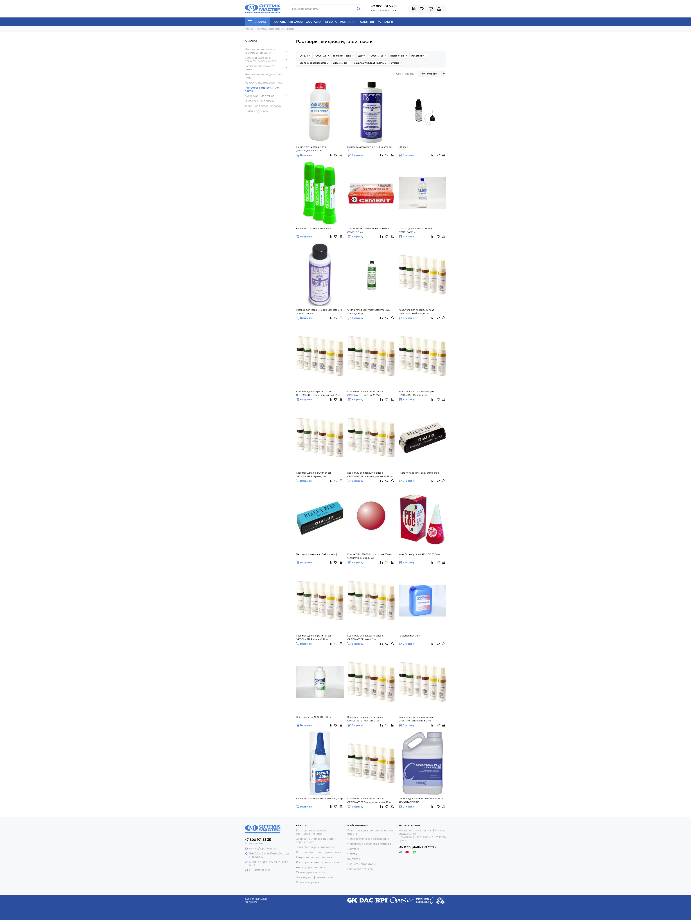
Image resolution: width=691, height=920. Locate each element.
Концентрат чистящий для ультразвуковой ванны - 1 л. (311, 149)
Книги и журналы (256, 111)
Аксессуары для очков (259, 96)
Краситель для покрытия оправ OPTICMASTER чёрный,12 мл (313, 474)
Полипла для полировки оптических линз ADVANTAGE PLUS (422, 800)
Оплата (331, 21)
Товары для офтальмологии (263, 106)
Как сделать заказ (288, 21)
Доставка (313, 21)
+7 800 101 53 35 (384, 6)
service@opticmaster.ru (264, 848)
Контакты (385, 21)
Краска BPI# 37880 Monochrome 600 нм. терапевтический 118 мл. (370, 556)
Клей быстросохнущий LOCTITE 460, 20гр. (319, 798)
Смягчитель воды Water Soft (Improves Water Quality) (368, 312)
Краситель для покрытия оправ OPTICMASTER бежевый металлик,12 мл (369, 800)
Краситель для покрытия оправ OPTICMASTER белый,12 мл (416, 312)
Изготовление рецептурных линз (263, 76)
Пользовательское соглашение (368, 838)
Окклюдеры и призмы (259, 101)
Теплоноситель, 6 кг (410, 635)
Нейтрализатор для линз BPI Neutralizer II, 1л (371, 149)
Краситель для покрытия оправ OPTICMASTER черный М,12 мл (365, 393)
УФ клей (403, 147)
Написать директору (361, 864)
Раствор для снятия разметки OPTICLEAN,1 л (415, 230)
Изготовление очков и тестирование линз (260, 51)
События (367, 21)
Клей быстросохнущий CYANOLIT (315, 228)
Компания (348, 21)
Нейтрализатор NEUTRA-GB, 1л (313, 717)
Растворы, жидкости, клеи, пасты (263, 89)
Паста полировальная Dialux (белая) (419, 472)
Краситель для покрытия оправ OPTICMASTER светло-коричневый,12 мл (370, 474)
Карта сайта (251, 902)
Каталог (260, 21)
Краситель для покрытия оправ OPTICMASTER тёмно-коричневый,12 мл (318, 393)
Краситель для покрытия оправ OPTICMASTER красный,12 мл (313, 637)
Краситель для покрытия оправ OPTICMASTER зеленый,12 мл (416, 719)
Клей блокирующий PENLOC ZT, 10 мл (420, 554)
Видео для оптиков (360, 869)
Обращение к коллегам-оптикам (369, 843)
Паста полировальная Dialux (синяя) (316, 554)
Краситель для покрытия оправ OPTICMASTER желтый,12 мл (365, 719)
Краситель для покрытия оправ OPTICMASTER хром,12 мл (416, 393)
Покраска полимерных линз (263, 82)
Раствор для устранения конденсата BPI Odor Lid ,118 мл (319, 312)
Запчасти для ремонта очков (259, 67)
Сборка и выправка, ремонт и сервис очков (260, 59)
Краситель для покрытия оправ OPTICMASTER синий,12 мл (365, 637)
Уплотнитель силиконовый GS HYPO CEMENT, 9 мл (368, 230)
